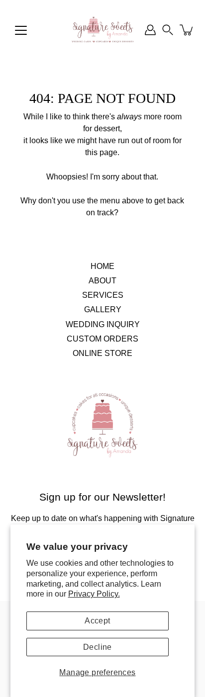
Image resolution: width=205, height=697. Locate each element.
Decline (97, 647)
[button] (167, 29)
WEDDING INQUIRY (103, 324)
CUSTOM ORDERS (102, 338)
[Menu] (21, 30)
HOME (102, 265)
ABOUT (102, 280)
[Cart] (187, 30)
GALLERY (102, 309)
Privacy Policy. (94, 593)
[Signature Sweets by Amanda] (102, 30)
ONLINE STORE (102, 352)
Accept (97, 620)
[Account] (150, 30)
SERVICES (102, 294)
